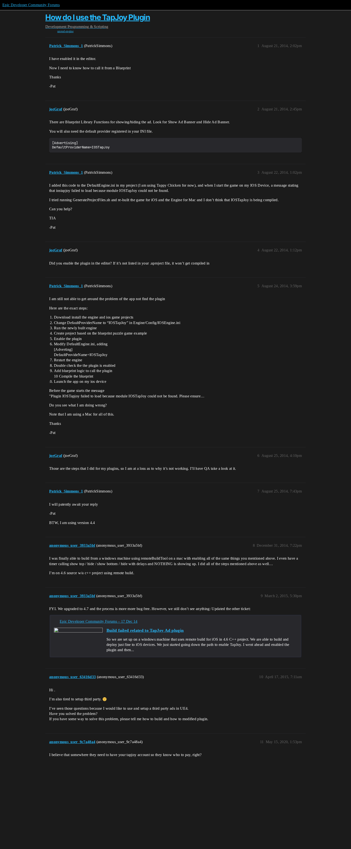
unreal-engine (65, 31)
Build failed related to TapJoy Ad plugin (145, 630)
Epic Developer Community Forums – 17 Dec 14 (99, 621)
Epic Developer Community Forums (31, 5)
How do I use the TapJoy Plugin (97, 17)
